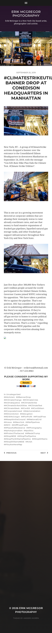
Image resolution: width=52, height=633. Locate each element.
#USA (29, 442)
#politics (29, 430)
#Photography (35, 428)
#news (8, 422)
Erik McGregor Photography (26, 14)
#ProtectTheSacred (14, 433)
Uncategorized (13, 394)
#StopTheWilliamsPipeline (18, 439)
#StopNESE (10, 436)
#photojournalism (14, 430)
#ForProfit (27, 416)
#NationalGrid (34, 419)
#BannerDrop (24, 397)
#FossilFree (40, 416)
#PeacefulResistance (15, 428)
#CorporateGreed (13, 411)
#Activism (10, 397)
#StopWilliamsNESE (14, 442)
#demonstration (32, 411)
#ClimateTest (36, 405)
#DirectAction (12, 414)
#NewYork (19, 422)
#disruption (27, 414)
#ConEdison (38, 408)
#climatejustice (12, 403)
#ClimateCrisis (31, 400)
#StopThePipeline (27, 436)
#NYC (8, 425)
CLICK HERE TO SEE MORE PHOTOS (20, 138)
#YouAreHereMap (13, 444)
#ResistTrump (33, 433)
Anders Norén (31, 618)
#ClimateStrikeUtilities (16, 405)
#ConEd (26, 408)
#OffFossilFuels (20, 425)
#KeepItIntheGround (15, 419)
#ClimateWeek (12, 408)
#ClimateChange (13, 400)
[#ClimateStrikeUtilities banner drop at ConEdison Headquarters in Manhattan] (26, 351)
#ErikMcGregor (12, 416)
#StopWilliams (40, 439)
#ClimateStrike (30, 403)
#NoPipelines (33, 422)
